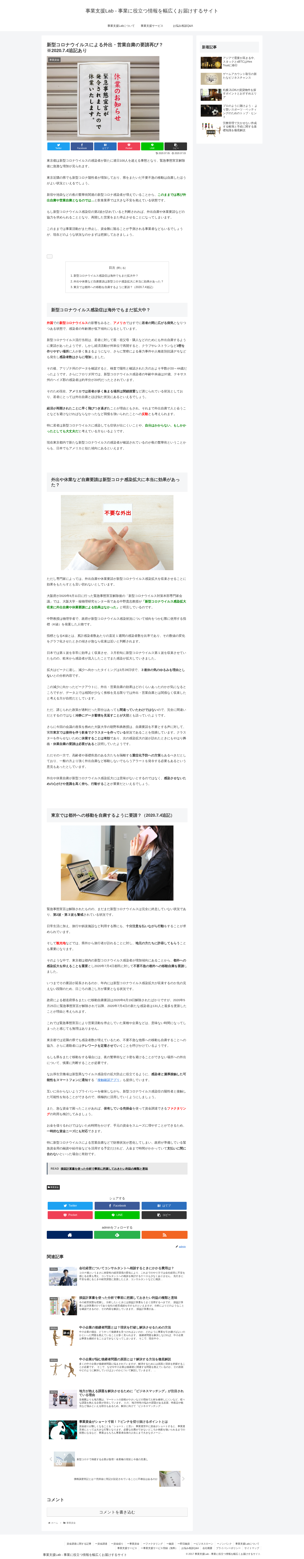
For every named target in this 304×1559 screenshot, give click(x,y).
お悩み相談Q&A (190, 1548)
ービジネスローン (203, 1543)
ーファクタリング (153, 1543)
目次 (112, 267)
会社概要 (207, 1548)
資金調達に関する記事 (79, 1543)
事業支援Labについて (247, 1543)
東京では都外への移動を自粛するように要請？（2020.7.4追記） (114, 287)
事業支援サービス (127, 1548)
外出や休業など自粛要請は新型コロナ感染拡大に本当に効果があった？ (119, 281)
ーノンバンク (224, 1543)
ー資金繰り (117, 1543)
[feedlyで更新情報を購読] (117, 1235)
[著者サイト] (70, 1235)
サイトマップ (251, 1548)
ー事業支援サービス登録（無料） (159, 1548)
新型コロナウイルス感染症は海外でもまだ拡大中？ (106, 275)
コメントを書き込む (117, 1512)
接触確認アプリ (108, 1080)
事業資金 (54, 1187)
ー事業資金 (133, 1543)
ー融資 (170, 1543)
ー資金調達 (101, 1543)
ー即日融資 (184, 1543)
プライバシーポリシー (228, 1548)
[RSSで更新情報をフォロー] (165, 1235)
